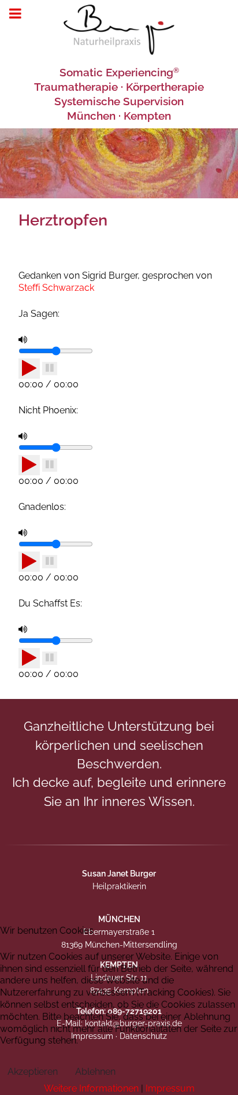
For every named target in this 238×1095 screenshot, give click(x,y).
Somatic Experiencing (119, 72)
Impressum (170, 1088)
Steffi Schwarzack (56, 287)
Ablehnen (95, 1071)
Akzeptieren (33, 1071)
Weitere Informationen (91, 1088)
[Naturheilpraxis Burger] (119, 30)
